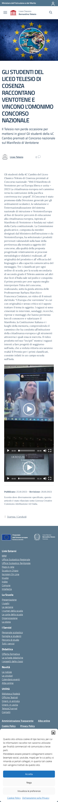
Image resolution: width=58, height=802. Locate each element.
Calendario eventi (11, 679)
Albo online (7, 683)
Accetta (29, 774)
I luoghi (5, 603)
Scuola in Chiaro (10, 570)
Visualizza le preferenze (29, 791)
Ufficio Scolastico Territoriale (16, 563)
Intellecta (7, 589)
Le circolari (7, 675)
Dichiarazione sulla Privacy (35, 798)
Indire (5, 581)
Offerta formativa (11, 654)
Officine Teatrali (10, 697)
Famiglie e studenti (11, 636)
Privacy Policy (27, 726)
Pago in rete (8, 567)
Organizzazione (9, 618)
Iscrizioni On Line (10, 574)
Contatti (6, 712)
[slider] (26, 450)
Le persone (7, 607)
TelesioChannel (9, 708)
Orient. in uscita (10, 705)
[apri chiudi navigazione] (5, 13)
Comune (6, 585)
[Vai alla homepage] (13, 12)
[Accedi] (53, 3)
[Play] (8, 450)
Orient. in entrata (11, 701)
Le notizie (7, 672)
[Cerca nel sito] (50, 13)
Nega (29, 782)
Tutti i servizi (8, 643)
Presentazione (9, 599)
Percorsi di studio (10, 640)
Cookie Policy (14, 798)
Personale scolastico (12, 632)
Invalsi (5, 578)
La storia (6, 622)
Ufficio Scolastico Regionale (16, 559)
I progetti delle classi (12, 661)
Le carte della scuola (12, 614)
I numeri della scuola (12, 611)
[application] (29, 409)
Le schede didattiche (12, 657)
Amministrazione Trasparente (17, 721)
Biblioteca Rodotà (11, 693)
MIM (4, 556)
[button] (53, 732)
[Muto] (44, 450)
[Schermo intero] (49, 450)
